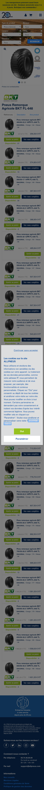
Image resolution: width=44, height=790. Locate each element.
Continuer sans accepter (26, 350)
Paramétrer (22, 438)
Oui (22, 431)
